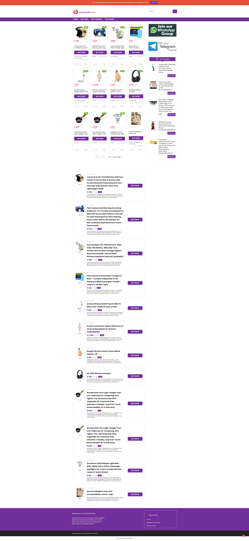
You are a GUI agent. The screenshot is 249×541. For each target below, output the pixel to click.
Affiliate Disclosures (153, 523)
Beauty (94, 56)
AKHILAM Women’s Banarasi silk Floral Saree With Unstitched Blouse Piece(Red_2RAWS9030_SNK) (169, 126)
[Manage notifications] (243, 535)
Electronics (96, 19)
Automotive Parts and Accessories (80, 57)
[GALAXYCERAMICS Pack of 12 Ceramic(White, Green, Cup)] (136, 118)
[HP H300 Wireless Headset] (136, 76)
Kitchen (76, 143)
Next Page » (117, 157)
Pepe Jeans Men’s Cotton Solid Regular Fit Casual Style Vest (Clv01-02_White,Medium (166, 86)
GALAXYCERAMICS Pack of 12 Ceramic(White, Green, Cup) (135, 134)
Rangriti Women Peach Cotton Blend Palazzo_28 (117, 91)
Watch (94, 100)
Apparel (113, 100)
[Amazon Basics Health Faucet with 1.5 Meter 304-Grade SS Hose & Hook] (81, 76)
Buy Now (81, 52)
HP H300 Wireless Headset (135, 91)
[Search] (175, 11)
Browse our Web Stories (124, 539)
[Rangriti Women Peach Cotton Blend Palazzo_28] (118, 76)
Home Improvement (79, 100)
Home (75, 19)
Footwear (109, 19)
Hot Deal (84, 19)
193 (110, 157)
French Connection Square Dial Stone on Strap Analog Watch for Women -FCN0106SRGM (105, 329)
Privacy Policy (151, 526)
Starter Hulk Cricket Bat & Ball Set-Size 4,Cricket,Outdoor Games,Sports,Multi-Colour (167, 68)
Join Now (153, 2)
